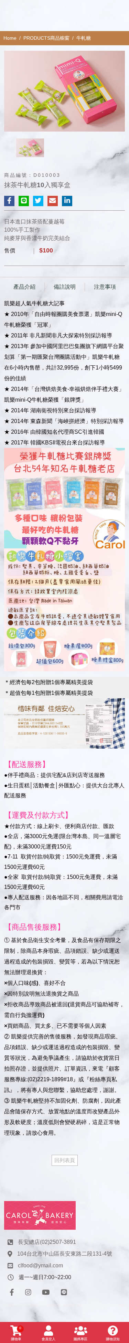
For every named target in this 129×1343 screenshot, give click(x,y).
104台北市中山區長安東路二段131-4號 (64, 1254)
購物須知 (113, 1339)
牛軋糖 (83, 38)
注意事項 (105, 287)
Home (10, 38)
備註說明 (65, 287)
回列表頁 (64, 1160)
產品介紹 (24, 287)
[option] (64, 91)
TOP (117, 1159)
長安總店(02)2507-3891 (47, 1242)
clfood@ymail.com (40, 1265)
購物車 (16, 1333)
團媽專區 (80, 1339)
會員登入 (48, 1339)
